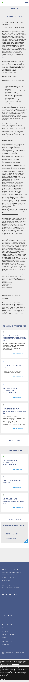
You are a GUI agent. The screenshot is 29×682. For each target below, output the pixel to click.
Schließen (2, 679)
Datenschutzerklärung (9, 634)
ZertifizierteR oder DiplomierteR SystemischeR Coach (14, 338)
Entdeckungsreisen (7, 641)
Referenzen (5, 644)
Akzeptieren (15, 664)
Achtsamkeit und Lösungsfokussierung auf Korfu (14, 501)
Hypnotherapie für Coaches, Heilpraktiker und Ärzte (14, 411)
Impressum (5, 631)
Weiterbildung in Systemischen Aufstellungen (10, 390)
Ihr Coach (5, 638)
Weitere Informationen (5, 664)
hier (3, 57)
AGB (3, 627)
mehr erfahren (18, 354)
